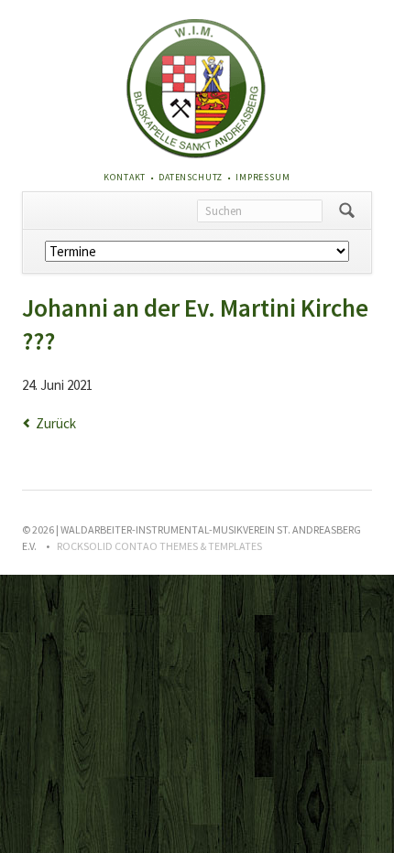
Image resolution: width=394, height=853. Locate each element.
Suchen (347, 210)
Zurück (56, 423)
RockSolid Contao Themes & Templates (159, 546)
